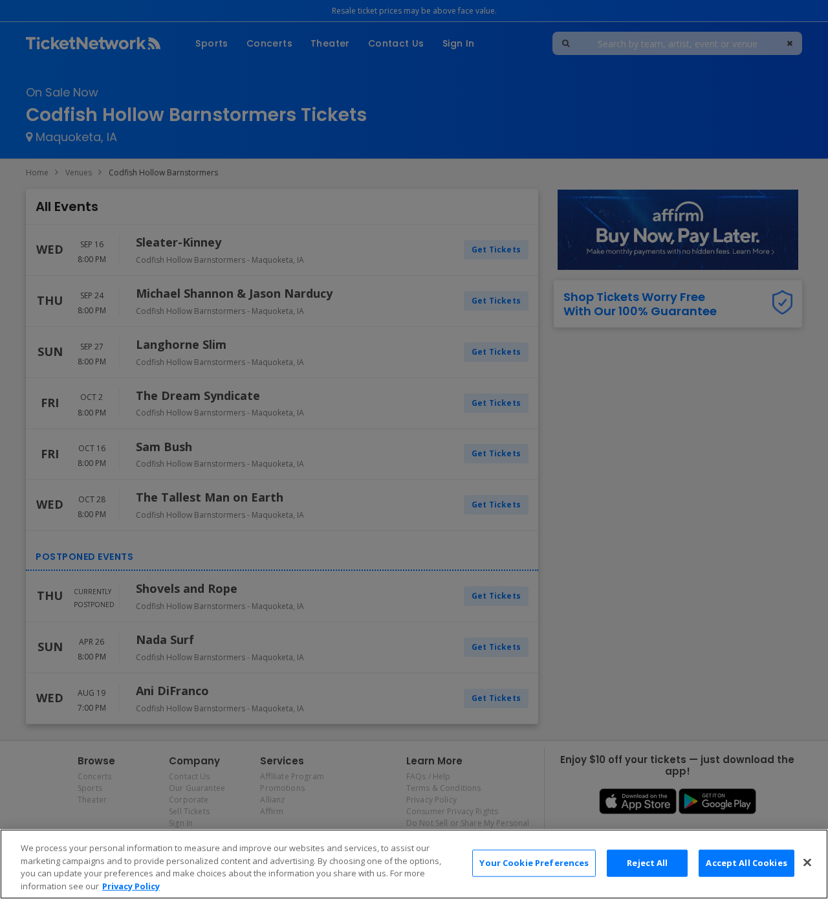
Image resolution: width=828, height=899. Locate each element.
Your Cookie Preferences (534, 863)
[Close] (807, 862)
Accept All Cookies (746, 863)
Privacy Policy (131, 885)
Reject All (647, 863)
